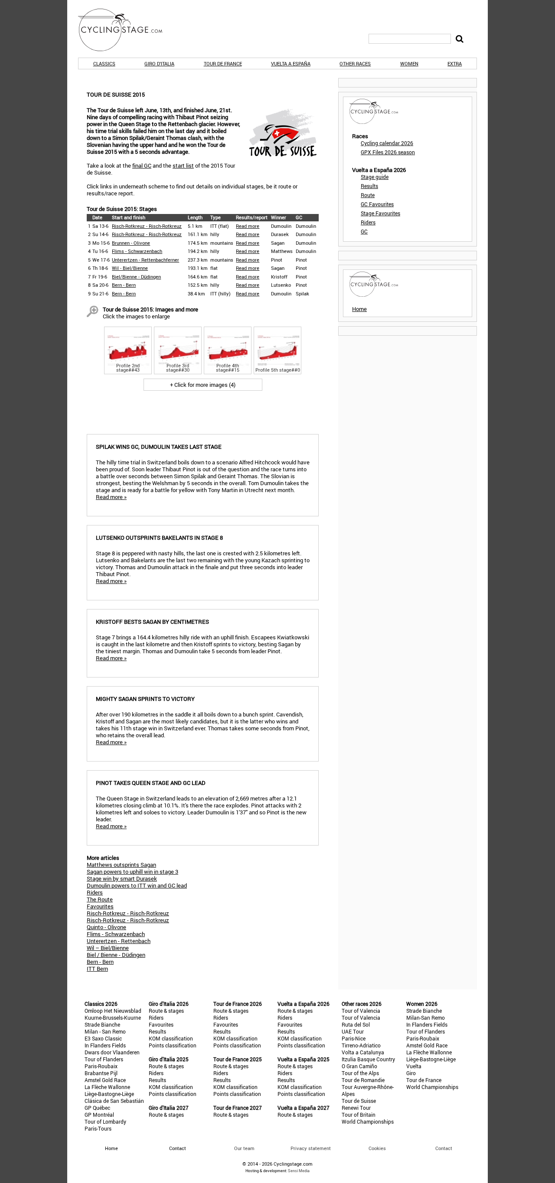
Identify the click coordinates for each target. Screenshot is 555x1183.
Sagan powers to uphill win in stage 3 (132, 871)
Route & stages (166, 1010)
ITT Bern (97, 968)
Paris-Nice (354, 1038)
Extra (454, 63)
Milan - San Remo (105, 1031)
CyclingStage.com (125, 30)
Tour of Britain (358, 1114)
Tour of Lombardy (105, 1121)
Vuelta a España (290, 63)
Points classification (172, 1045)
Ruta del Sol (356, 1024)
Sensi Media (299, 1170)
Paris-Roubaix (101, 1066)
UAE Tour (353, 1031)
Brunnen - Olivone (131, 243)
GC (364, 231)
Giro (411, 1073)
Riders (95, 892)
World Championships (368, 1121)
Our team (244, 1148)
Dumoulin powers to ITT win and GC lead (137, 885)
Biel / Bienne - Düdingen (116, 955)
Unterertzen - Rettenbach (118, 941)
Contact (443, 1148)
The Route (100, 899)
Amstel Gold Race (105, 1079)
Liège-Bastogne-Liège (109, 1093)
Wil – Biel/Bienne (108, 948)
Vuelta (413, 1066)
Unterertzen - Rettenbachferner (145, 259)
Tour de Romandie (363, 1079)
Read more (247, 226)
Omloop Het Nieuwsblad (113, 1010)
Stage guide (374, 176)
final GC (141, 165)
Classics (104, 63)
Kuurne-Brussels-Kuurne (113, 1017)
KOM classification (171, 1038)
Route (368, 194)
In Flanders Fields (105, 1045)
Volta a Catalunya (363, 1052)
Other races (355, 63)
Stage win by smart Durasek (122, 878)
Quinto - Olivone (106, 927)
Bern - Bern (124, 285)
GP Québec (97, 1107)
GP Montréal (99, 1114)
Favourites (100, 906)
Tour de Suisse (359, 1100)
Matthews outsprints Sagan (121, 865)
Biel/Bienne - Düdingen (136, 276)
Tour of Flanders (104, 1059)
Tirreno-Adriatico (361, 1045)
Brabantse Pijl (101, 1073)
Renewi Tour (356, 1107)
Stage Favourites (380, 213)
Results (369, 185)
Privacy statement (311, 1148)
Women (409, 63)
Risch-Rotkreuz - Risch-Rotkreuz (147, 226)
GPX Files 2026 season (388, 152)
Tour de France (223, 63)
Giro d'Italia (159, 63)
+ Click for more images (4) (202, 385)
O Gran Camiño (359, 1066)
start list (183, 165)
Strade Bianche (102, 1024)
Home (359, 309)
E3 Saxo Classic (103, 1038)
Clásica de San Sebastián (114, 1100)
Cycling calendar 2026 (387, 142)
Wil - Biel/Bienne (130, 268)
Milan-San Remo (425, 1017)
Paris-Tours (98, 1128)
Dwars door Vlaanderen (112, 1052)
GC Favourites (377, 204)
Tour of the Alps (360, 1073)
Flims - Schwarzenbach (137, 251)
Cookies (377, 1148)
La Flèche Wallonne (107, 1086)
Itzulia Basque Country (368, 1059)
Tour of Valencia (361, 1010)
